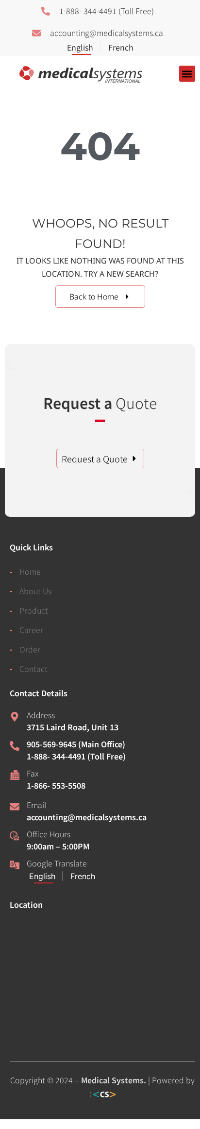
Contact (33, 668)
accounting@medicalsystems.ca (87, 817)
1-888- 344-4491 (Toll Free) (76, 756)
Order (29, 649)
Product (33, 610)
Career (31, 629)
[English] (83, 47)
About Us (35, 591)
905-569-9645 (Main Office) (76, 744)
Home (30, 571)
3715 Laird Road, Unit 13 (72, 727)
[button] (187, 74)
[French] (116, 47)
